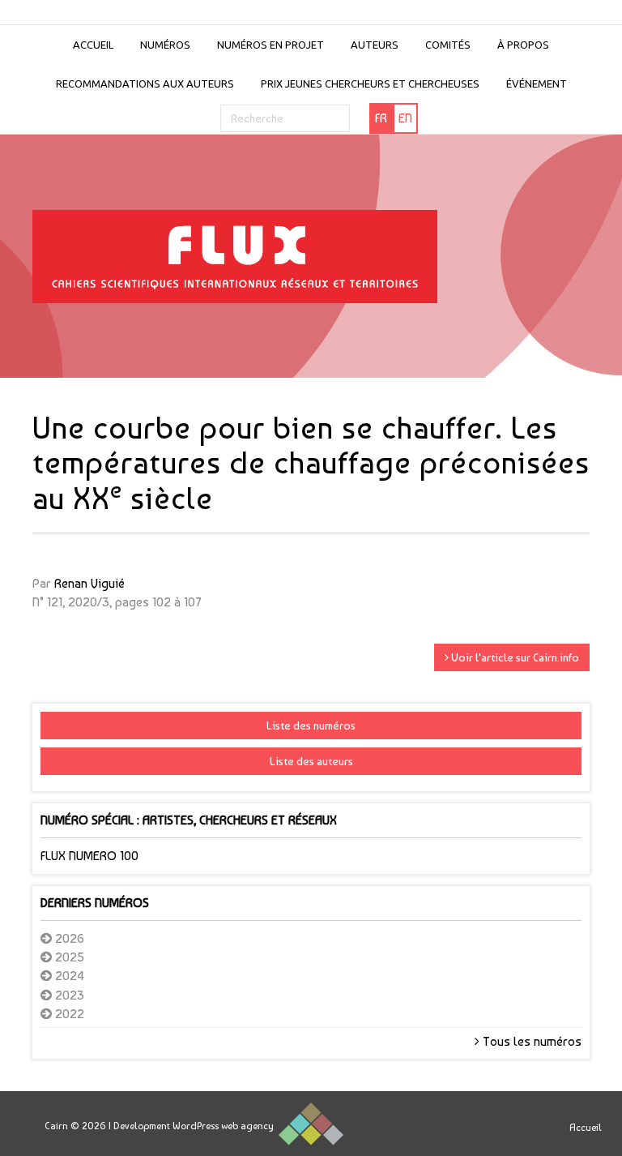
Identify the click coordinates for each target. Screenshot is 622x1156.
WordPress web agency (223, 1126)
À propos (523, 44)
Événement (536, 83)
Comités (448, 44)
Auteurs (374, 44)
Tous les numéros (530, 1041)
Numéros (165, 44)
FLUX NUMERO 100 (89, 855)
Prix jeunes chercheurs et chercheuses (370, 83)
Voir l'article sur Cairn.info (514, 657)
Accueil (93, 44)
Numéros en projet (270, 44)
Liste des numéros (311, 725)
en (405, 118)
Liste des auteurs (311, 761)
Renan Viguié (89, 583)
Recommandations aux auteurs (145, 83)
